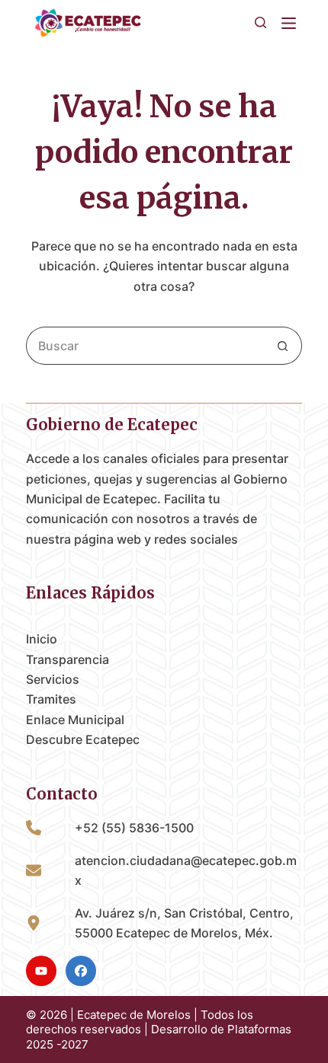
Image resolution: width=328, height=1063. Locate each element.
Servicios (52, 679)
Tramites (51, 699)
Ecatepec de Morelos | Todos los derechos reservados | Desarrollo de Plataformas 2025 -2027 (158, 1029)
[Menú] (291, 23)
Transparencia (67, 659)
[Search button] (283, 346)
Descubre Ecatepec (83, 739)
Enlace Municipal (75, 719)
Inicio (41, 638)
